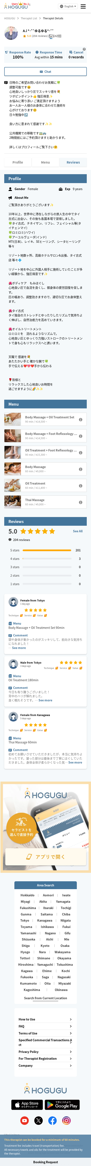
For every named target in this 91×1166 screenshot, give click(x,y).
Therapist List (29, 18)
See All (78, 531)
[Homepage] (16, 7)
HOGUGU (9, 18)
